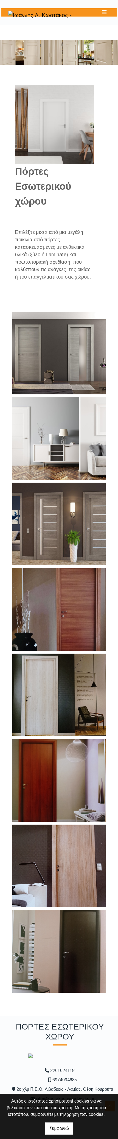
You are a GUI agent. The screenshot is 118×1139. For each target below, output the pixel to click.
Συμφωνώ (59, 1128)
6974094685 (64, 1079)
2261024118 (62, 1070)
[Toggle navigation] (104, 12)
